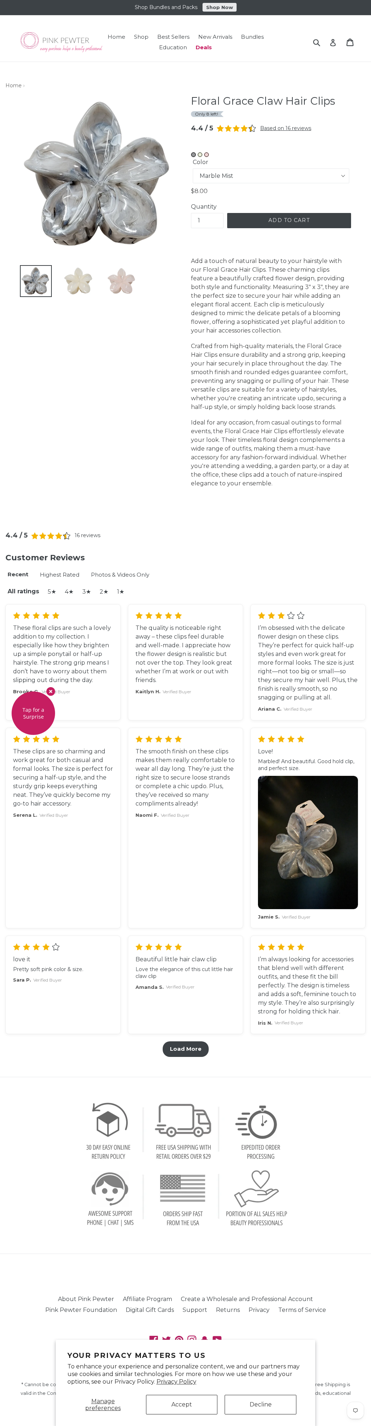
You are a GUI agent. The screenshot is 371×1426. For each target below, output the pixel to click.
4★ (69, 591)
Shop (141, 36)
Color (200, 162)
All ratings (23, 591)
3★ (86, 591)
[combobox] (321, 42)
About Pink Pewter (86, 1299)
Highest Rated (59, 574)
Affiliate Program (147, 1299)
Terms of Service (302, 1309)
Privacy (259, 1309)
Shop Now (219, 7)
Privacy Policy (176, 1381)
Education (173, 47)
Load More (185, 1048)
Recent (18, 574)
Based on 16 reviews (285, 128)
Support (195, 1309)
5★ (52, 591)
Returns (228, 1309)
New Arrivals (215, 36)
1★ (120, 591)
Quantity (204, 206)
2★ (104, 591)
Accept (181, 1404)
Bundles (252, 36)
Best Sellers (173, 36)
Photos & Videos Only (120, 574)
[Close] (50, 691)
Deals (204, 47)
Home (116, 36)
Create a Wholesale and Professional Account (247, 1299)
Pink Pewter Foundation (81, 1309)
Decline (261, 1404)
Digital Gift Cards (150, 1309)
